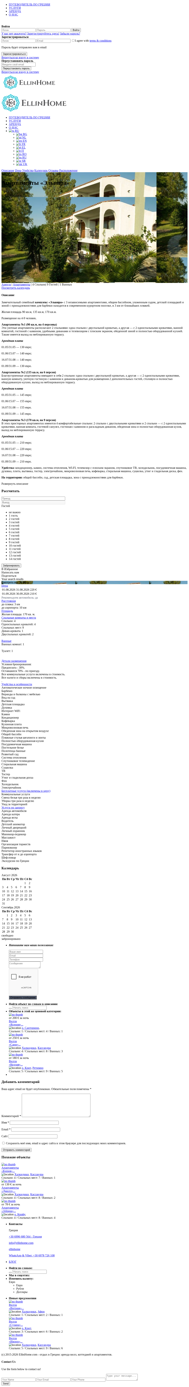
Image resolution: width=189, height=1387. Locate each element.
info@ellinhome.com (21, 1242)
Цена (18, 170)
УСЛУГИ (15, 7)
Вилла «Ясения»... (16, 1023)
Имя (5, 1122)
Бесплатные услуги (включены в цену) (25, 790)
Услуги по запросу (13, 807)
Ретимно (37, 1067)
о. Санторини (30, 1027)
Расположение (68, 170)
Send (5, 1383)
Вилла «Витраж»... (16, 1306)
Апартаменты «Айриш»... (10, 1209)
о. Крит (26, 1067)
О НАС (13, 14)
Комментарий (11, 1116)
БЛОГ (12, 1261)
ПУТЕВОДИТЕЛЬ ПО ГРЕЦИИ (29, 4)
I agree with (93, 40)
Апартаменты (21, 284)
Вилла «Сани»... (15, 1043)
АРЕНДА (15, 11)
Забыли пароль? (70, 33)
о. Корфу (19, 1214)
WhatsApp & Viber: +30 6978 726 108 (32, 1255)
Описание (7, 170)
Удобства (28, 170)
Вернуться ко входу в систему (20, 57)
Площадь (7, 610)
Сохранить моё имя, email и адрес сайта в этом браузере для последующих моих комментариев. (66, 1143)
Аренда (6, 284)
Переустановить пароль (16, 68)
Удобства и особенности (16, 684)
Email (6, 1129)
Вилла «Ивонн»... (16, 1340)
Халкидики (29, 1047)
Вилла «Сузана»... (16, 1323)
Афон (41, 1311)
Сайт (4, 1136)
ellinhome (14, 1249)
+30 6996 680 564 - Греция (25, 1236)
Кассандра (44, 1047)
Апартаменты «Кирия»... (10, 1169)
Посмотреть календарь (15, 287)
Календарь (41, 170)
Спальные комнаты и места (18, 617)
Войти (76, 30)
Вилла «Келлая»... (16, 1063)
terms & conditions (100, 40)
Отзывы (53, 170)
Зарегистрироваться (14, 54)
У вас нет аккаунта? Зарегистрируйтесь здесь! (30, 33)
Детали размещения (13, 660)
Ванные (6, 640)
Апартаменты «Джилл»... (10, 1189)
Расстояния (8, 600)
